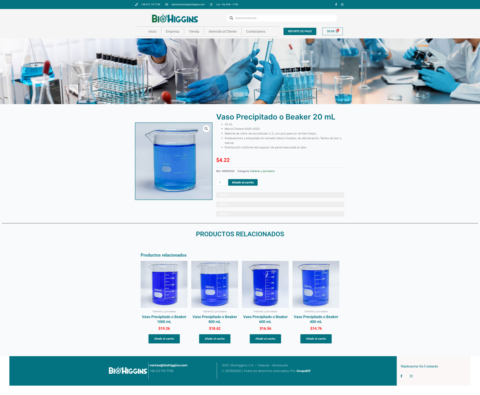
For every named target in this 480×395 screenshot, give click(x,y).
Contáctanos (255, 31)
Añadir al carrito (243, 182)
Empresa (172, 31)
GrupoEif (303, 371)
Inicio (152, 31)
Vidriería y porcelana (262, 171)
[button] (206, 128)
